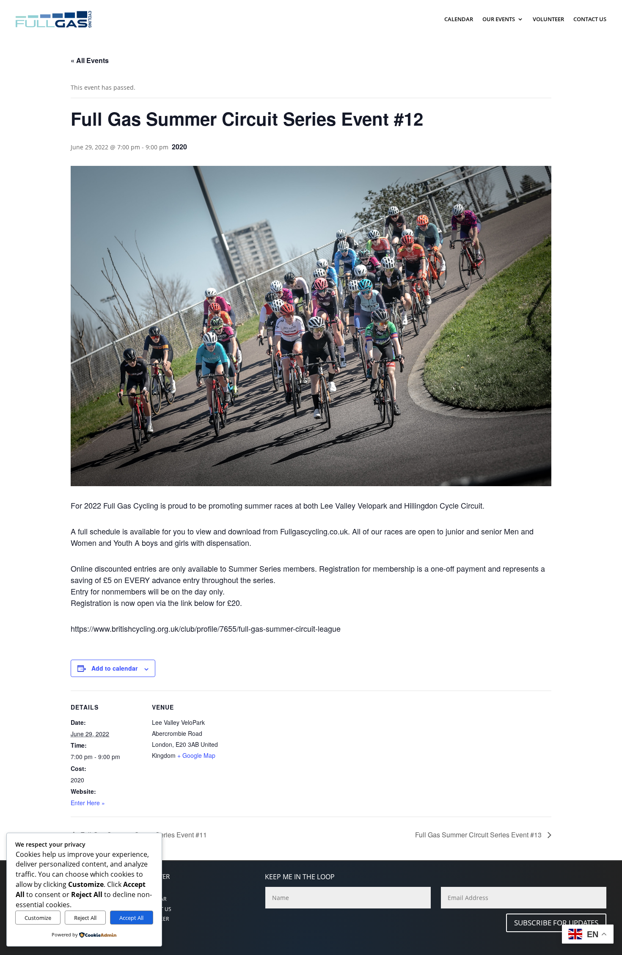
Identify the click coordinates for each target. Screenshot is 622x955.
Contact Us (589, 19)
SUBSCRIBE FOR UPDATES (556, 922)
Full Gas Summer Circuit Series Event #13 (479, 834)
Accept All (131, 918)
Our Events (498, 19)
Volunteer (548, 19)
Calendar (458, 19)
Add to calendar (114, 668)
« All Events (90, 60)
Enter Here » (88, 802)
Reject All (85, 918)
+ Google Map (196, 755)
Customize (38, 918)
